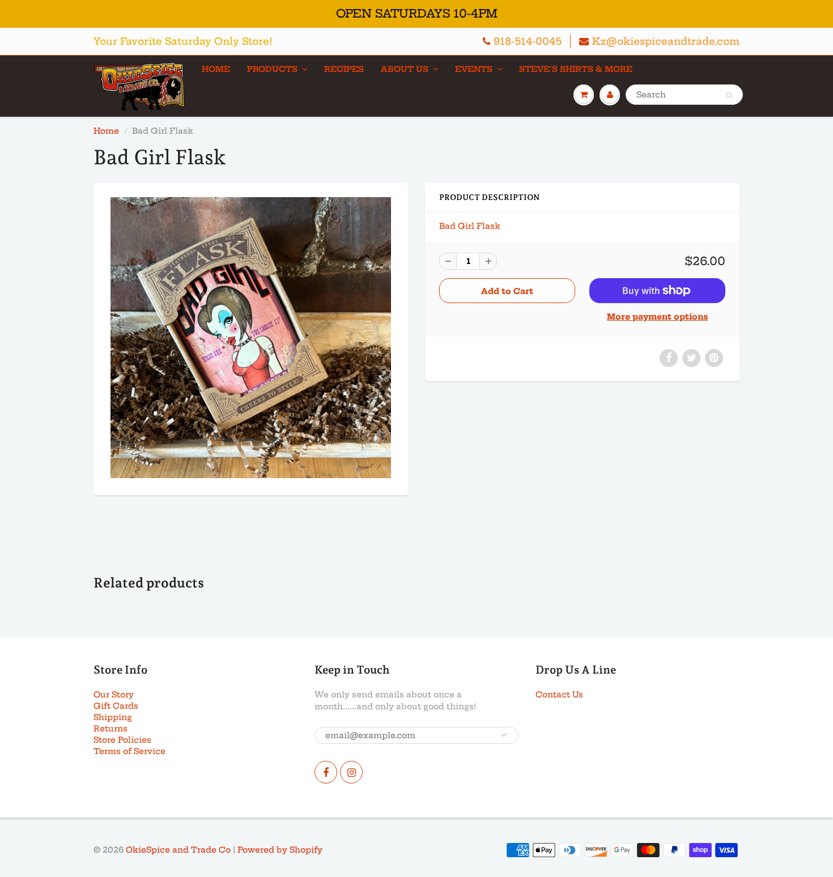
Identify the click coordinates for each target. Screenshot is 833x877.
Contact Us (559, 694)
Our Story (114, 694)
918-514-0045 (528, 41)
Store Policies (122, 740)
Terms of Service (129, 751)
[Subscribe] (504, 735)
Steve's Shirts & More (575, 69)
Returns (111, 728)
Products (272, 69)
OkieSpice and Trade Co (178, 850)
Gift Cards (116, 706)
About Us (404, 69)
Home (216, 69)
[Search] (729, 95)
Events (473, 69)
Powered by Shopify (279, 850)
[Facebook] (325, 772)
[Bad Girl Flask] (250, 337)
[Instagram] (351, 772)
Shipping (113, 717)
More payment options (657, 317)
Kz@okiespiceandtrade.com (666, 41)
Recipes (344, 69)
